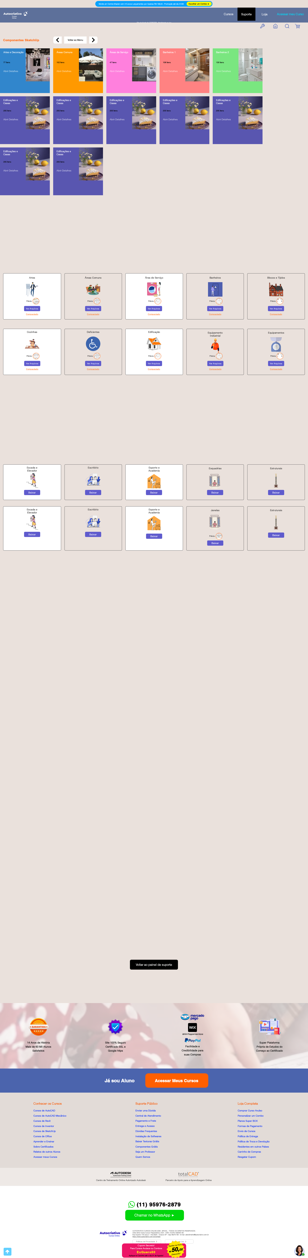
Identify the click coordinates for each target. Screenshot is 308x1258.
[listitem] (25, 70)
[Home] (7, 1252)
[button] (51, 1103)
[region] (299, 1246)
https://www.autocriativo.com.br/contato (146, 1237)
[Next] (57, 40)
